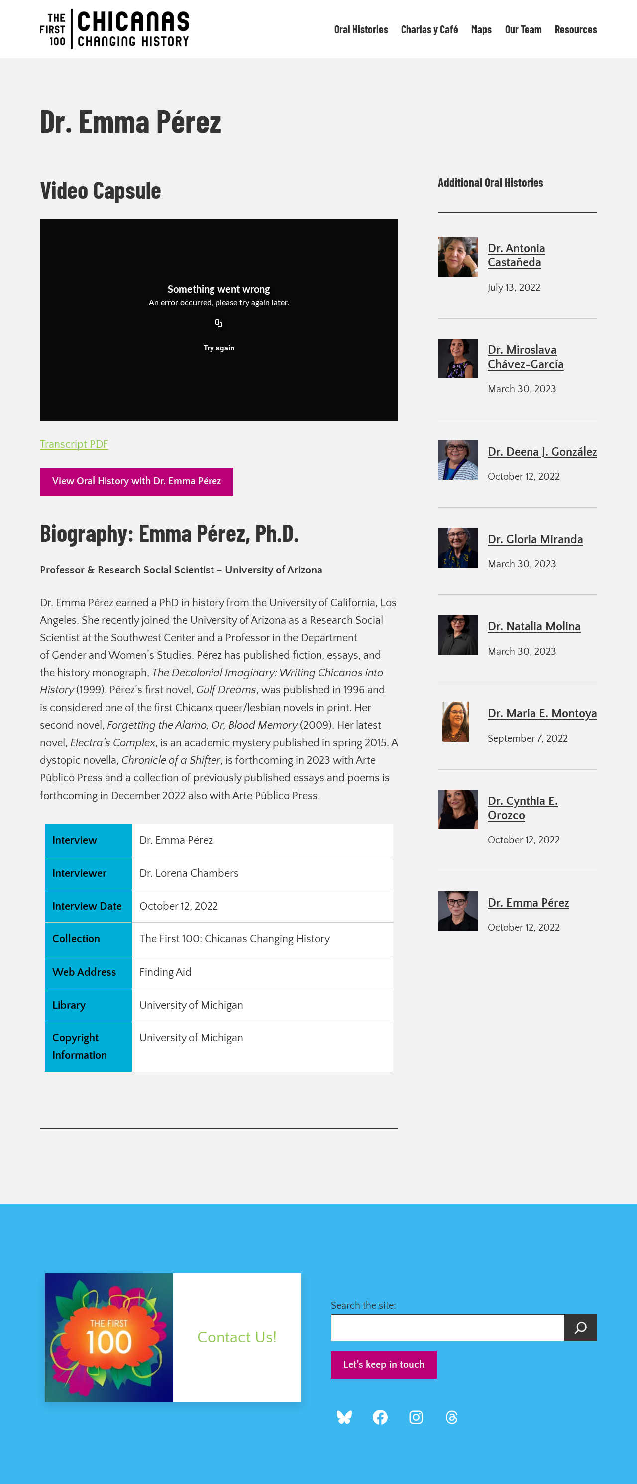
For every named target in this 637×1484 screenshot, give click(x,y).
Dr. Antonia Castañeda (516, 256)
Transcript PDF (74, 444)
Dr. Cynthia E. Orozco (523, 808)
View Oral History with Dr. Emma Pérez (136, 481)
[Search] (580, 1327)
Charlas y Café (429, 28)
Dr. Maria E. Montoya (542, 713)
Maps (481, 28)
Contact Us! (237, 1337)
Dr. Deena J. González (542, 452)
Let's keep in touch (384, 1364)
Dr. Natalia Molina (534, 626)
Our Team (523, 28)
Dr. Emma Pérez (528, 903)
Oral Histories (361, 28)
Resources (576, 28)
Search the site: (363, 1305)
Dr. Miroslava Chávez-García (526, 357)
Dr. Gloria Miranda (535, 539)
